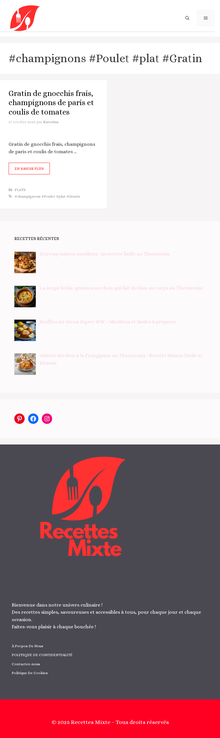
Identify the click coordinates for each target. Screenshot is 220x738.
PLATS (20, 190)
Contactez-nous (26, 664)
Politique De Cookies (30, 673)
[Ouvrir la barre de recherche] (187, 18)
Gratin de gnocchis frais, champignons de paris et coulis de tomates (51, 102)
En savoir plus (29, 168)
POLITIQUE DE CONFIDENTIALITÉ (42, 655)
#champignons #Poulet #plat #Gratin (47, 196)
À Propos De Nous (27, 646)
